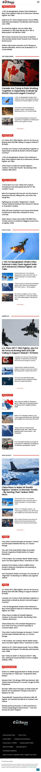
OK (38, 769)
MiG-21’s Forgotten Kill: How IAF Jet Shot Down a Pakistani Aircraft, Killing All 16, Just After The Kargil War (20, 195)
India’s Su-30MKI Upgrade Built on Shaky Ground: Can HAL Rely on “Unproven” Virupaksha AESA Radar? (20, 674)
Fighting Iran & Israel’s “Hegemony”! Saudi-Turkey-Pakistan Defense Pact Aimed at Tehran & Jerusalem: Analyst (20, 204)
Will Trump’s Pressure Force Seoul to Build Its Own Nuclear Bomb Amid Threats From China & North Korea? (20, 39)
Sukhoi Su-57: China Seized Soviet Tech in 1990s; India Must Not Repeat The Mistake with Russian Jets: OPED (20, 22)
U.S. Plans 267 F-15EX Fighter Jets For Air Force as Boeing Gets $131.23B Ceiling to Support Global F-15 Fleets (20, 142)
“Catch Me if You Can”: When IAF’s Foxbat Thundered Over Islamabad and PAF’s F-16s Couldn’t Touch (18, 187)
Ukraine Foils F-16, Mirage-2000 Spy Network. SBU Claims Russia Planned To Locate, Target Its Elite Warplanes (20, 682)
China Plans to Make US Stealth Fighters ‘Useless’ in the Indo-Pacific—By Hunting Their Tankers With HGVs (19, 168)
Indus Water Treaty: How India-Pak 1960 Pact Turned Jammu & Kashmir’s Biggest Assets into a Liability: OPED (20, 221)
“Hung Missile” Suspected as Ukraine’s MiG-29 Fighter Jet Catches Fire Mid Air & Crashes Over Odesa (20, 699)
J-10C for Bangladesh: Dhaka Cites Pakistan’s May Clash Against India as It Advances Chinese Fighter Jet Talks (20, 13)
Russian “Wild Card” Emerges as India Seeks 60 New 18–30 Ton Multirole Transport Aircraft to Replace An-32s (20, 691)
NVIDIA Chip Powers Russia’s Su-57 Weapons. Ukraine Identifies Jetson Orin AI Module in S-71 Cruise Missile (19, 47)
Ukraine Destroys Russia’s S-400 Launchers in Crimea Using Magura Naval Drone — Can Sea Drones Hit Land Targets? (19, 708)
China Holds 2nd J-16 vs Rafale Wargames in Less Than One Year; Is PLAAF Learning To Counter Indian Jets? (26, 275)
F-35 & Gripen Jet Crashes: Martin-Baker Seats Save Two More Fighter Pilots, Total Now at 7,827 (20, 560)
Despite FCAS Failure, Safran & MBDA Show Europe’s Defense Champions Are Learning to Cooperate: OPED (19, 567)
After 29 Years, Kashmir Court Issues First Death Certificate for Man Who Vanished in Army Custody (20, 212)
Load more (20, 128)
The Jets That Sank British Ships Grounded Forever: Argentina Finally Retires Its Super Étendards (26, 379)
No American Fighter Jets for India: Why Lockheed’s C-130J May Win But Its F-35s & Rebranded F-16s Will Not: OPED (18, 30)
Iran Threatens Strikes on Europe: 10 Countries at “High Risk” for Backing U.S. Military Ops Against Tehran (27, 119)
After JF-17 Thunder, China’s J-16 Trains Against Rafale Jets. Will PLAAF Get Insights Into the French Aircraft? (26, 417)
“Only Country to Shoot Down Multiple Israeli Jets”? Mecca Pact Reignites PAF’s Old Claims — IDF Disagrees (27, 285)
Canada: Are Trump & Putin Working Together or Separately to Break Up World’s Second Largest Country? (20, 90)
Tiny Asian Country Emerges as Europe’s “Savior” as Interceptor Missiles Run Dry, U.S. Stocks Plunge (25, 109)
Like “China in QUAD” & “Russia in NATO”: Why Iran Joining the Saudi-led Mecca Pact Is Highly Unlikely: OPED (26, 404)
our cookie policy (31, 767)
